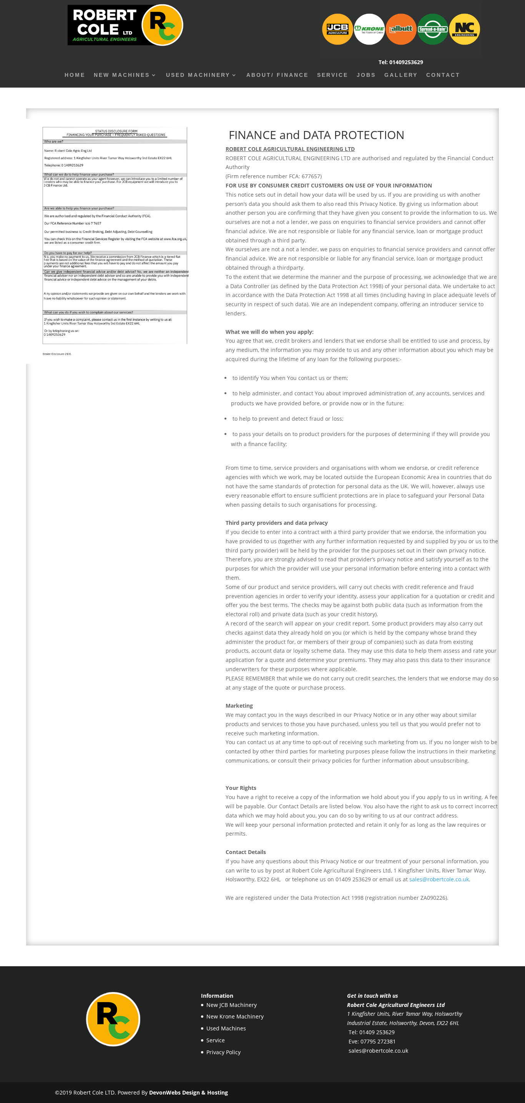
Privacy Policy (223, 1052)
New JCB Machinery (231, 1004)
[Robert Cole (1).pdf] (112, 361)
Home (75, 75)
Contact (443, 75)
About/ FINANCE (277, 75)
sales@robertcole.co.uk (439, 879)
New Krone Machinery (235, 1016)
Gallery (401, 75)
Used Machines (226, 1028)
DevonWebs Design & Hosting (188, 1092)
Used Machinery (198, 75)
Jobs (366, 75)
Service (332, 75)
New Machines (122, 75)
